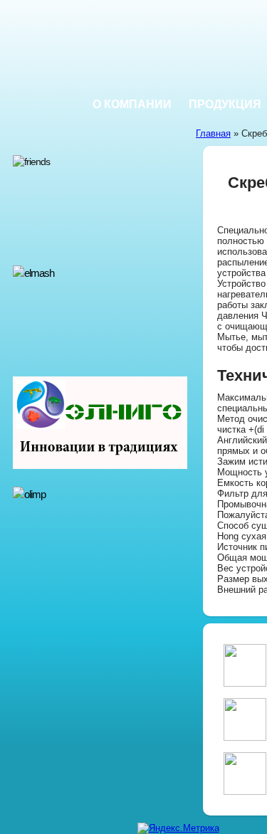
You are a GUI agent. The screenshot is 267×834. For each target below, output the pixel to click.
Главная (213, 133)
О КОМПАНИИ (132, 104)
